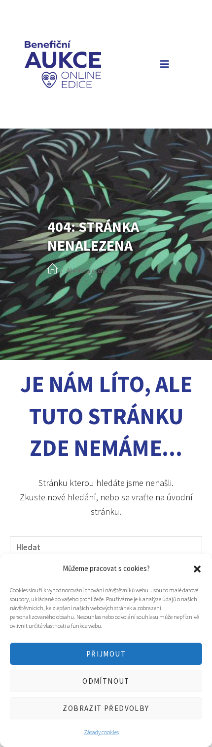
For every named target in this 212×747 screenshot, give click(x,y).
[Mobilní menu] (163, 64)
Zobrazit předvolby (106, 708)
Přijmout (106, 654)
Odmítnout (106, 681)
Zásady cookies (101, 732)
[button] (197, 569)
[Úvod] (52, 269)
